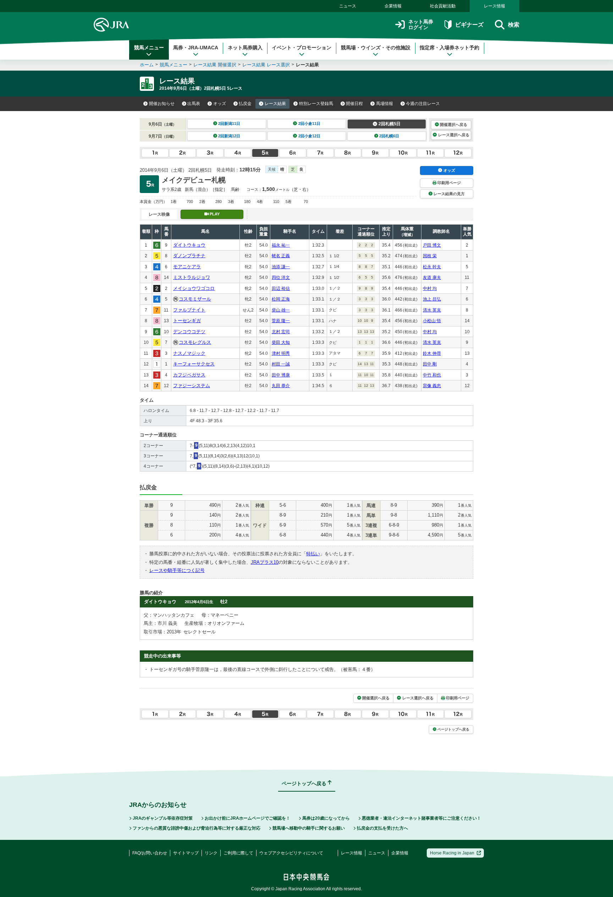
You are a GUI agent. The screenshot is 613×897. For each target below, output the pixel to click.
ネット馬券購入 (245, 47)
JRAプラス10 (264, 562)
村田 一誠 (281, 364)
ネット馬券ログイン (420, 25)
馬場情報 (384, 103)
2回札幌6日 (389, 136)
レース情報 (494, 6)
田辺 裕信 (281, 288)
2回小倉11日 (309, 123)
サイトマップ (186, 853)
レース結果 (275, 103)
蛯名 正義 (281, 255)
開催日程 (354, 103)
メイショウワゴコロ (194, 288)
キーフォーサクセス (194, 364)
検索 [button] (513, 25)
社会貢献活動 (442, 6)
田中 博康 (281, 375)
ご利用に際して (238, 853)
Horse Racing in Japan (452, 853)
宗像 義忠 (432, 385)
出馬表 (193, 103)
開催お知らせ (162, 103)
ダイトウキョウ (189, 245)
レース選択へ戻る (453, 135)
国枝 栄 (430, 255)
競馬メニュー (149, 47)
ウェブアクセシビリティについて (291, 853)
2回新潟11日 (229, 123)
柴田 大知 (281, 342)
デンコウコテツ (189, 331)
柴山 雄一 (281, 310)
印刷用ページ (449, 183)
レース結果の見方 (449, 194)
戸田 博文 (432, 245)
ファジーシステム (191, 385)
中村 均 (430, 288)
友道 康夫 (432, 277)
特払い (313, 553)
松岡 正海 (281, 299)
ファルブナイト (189, 310)
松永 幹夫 (432, 266)
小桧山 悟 (432, 320)
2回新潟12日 (229, 136)
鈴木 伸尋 (432, 353)
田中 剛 (430, 364)
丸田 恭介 (281, 385)
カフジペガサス (189, 375)
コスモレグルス (195, 342)
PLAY (215, 214)
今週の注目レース (423, 103)
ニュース (347, 6)
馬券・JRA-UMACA (195, 47)
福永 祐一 (281, 245)
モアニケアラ (187, 266)
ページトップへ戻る (453, 729)
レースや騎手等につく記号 (177, 570)
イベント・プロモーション (301, 47)
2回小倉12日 (309, 136)
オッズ (219, 103)
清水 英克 (432, 310)
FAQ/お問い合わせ (149, 853)
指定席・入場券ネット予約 (449, 47)
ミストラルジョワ (191, 277)
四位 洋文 (281, 277)
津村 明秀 (281, 353)
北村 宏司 (281, 331)
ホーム (147, 64)
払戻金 (245, 103)
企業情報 (393, 6)
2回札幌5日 (390, 123)
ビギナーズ (469, 25)
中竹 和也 (432, 375)
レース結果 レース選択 (266, 64)
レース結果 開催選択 (214, 64)
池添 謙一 (281, 266)
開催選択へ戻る (453, 124)
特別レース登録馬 (316, 103)
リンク (211, 853)
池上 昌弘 (432, 299)
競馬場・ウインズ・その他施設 (375, 47)
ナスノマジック (189, 353)
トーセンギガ (187, 320)
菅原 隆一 (281, 320)
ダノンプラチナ (189, 255)
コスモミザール (195, 299)
